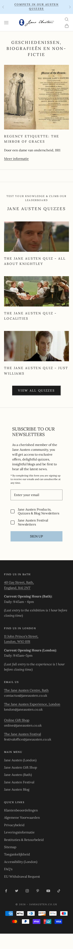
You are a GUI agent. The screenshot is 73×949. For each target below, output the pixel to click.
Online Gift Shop (16, 720)
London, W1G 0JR (17, 641)
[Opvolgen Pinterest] (38, 891)
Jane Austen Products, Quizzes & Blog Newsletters (38, 511)
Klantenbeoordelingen (21, 810)
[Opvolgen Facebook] (6, 891)
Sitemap (10, 847)
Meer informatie (16, 159)
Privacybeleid (14, 825)
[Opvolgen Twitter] (17, 891)
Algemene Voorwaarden (22, 817)
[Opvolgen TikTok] (59, 891)
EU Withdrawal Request (22, 876)
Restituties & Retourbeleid (24, 840)
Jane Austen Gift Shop (20, 767)
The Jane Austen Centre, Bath (26, 690)
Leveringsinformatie (19, 832)
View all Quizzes (36, 390)
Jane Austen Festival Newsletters (33, 522)
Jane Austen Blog (16, 789)
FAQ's (8, 869)
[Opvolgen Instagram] (27, 891)
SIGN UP (36, 536)
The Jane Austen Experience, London (32, 704)
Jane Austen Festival (19, 782)
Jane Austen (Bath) (18, 775)
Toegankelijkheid (17, 854)
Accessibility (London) (20, 862)
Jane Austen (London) (20, 760)
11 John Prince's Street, (21, 636)
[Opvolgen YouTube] (48, 891)
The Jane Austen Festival (22, 734)
